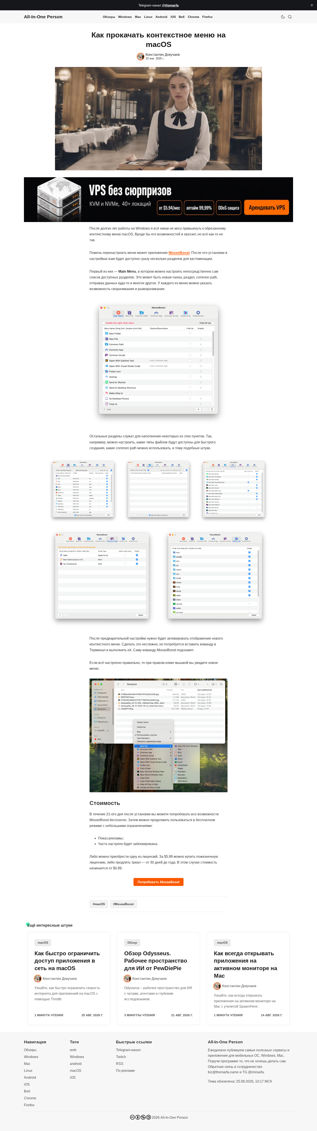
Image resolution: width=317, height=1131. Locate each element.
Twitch (121, 1057)
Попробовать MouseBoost (159, 882)
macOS (43, 942)
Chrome (193, 17)
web (73, 1050)
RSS (119, 1064)
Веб (182, 17)
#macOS (99, 904)
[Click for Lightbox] (158, 363)
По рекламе (125, 1070)
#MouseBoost (123, 904)
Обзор (132, 942)
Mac (138, 17)
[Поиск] (290, 17)
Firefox (207, 17)
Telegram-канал (128, 1050)
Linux (148, 17)
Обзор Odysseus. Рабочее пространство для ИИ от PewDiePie (155, 960)
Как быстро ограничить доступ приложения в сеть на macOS (67, 960)
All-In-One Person (174, 1117)
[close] (311, 5)
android (76, 1064)
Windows (125, 17)
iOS (173, 17)
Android (161, 17)
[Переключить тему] (283, 17)
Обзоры (109, 17)
